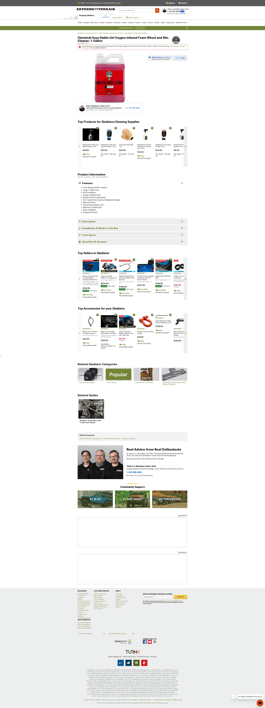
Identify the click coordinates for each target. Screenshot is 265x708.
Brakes (102, 22)
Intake (144, 22)
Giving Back (119, 595)
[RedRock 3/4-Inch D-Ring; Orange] (145, 321)
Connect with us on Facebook (145, 642)
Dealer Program (121, 603)
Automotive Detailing (128, 438)
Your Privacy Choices (162, 700)
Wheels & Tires (181, 22)
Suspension (170, 22)
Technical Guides (83, 610)
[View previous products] (79, 146)
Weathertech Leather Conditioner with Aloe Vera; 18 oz (144, 146)
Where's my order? (100, 594)
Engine (124, 22)
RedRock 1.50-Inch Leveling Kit (181, 278)
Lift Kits (156, 22)
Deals (80, 22)
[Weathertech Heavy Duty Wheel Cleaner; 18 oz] (91, 134)
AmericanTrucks (129, 657)
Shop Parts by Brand (84, 603)
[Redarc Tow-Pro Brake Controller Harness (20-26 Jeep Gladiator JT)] (91, 321)
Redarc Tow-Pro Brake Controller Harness (90, 333)
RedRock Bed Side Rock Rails (163, 278)
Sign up (180, 597)
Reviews (118, 607)
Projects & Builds (83, 594)
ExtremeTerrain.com (96, 10)
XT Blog (80, 612)
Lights (163, 22)
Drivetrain (117, 22)
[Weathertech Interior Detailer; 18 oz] (182, 134)
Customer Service (99, 601)
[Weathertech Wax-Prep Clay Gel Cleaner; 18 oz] (109, 134)
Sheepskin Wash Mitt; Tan (126, 145)
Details (118, 3)
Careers (118, 599)
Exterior (138, 22)
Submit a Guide (121, 597)
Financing (81, 609)
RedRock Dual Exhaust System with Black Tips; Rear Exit (126, 279)
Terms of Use (98, 609)
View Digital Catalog (84, 618)
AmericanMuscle (114, 657)
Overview (118, 594)
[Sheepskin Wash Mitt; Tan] (127, 134)
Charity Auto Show (122, 601)
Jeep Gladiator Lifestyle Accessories (111, 33)
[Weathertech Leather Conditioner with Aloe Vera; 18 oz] (145, 134)
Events (80, 599)
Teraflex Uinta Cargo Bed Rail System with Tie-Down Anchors (145, 278)
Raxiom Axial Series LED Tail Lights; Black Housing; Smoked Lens (91, 280)
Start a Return (98, 595)
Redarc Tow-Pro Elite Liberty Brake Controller (109, 334)
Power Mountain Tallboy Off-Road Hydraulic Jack (163, 321)
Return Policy (98, 597)
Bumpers (109, 22)
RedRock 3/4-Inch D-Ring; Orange (145, 332)
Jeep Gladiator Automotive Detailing (135, 33)
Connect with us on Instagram (155, 642)
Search (157, 10)
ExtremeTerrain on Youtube (150, 642)
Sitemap (134, 700)
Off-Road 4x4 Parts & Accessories (90, 438)
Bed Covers (94, 22)
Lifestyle (86, 22)
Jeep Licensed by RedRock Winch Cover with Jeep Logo (126, 333)
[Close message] (187, 28)
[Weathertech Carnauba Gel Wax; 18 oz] (163, 134)
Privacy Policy (170, 601)
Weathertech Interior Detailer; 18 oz (180, 145)
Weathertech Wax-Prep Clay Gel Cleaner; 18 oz (108, 145)
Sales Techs (119, 605)
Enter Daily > (140, 28)
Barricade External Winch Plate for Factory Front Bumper (182, 334)
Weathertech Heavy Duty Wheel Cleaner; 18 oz (91, 145)
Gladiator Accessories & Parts (87, 33)
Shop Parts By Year (84, 601)
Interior (150, 22)
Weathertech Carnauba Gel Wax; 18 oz (163, 145)
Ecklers (154, 657)
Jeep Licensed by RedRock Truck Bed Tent (109, 278)
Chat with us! (98, 603)
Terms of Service (157, 703)
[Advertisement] (132, 532)
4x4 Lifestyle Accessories (111, 438)
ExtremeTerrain (143, 657)
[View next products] (185, 146)
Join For (180, 58)
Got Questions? (99, 599)
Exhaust (131, 22)
